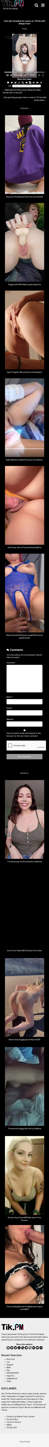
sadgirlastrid (12, 1378)
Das (8, 1370)
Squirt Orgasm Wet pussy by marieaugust (24, 372)
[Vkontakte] (33, 82)
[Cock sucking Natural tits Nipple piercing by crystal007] (24, 1303)
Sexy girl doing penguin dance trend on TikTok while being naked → (25, 98)
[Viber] (22, 82)
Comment (11, 663)
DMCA (9, 1425)
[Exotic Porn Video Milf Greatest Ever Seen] (24, 947)
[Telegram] (26, 82)
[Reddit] (15, 82)
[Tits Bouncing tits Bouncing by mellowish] (24, 858)
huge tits (10, 1376)
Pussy (24, 29)
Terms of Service (14, 1422)
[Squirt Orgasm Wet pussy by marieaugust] (24, 369)
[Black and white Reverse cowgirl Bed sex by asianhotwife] (24, 632)
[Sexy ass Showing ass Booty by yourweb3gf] (24, 193)
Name (10, 697)
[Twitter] (11, 82)
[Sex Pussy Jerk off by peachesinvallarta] (24, 544)
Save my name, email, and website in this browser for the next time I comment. (24, 734)
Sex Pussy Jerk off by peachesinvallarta (24, 547)
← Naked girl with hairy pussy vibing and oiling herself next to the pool (21, 91)
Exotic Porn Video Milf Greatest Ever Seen (24, 951)
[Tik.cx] (12, 3)
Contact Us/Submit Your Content (21, 1416)
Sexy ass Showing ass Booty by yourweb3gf (24, 197)
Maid (9, 1367)
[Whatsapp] (19, 82)
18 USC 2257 (12, 1428)
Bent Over (11, 1359)
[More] (41, 82)
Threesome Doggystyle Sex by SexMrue (24, 1129)
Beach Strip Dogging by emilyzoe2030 (24, 1040)
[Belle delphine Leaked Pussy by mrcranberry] (24, 456)
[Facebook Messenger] (8, 82)
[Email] (37, 82)
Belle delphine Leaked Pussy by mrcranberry (24, 460)
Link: (10, 86)
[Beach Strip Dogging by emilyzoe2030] (24, 1036)
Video (9, 1381)
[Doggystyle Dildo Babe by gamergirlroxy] (24, 281)
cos (8, 1362)
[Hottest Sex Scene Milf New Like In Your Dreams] (24, 1214)
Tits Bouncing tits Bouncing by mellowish (24, 862)
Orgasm (10, 1365)
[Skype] (30, 82)
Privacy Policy (12, 1419)
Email (9, 708)
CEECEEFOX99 (13, 1373)
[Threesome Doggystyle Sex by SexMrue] (24, 1125)
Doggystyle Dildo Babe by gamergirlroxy (24, 284)
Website (10, 719)
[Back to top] (44, 1441)
